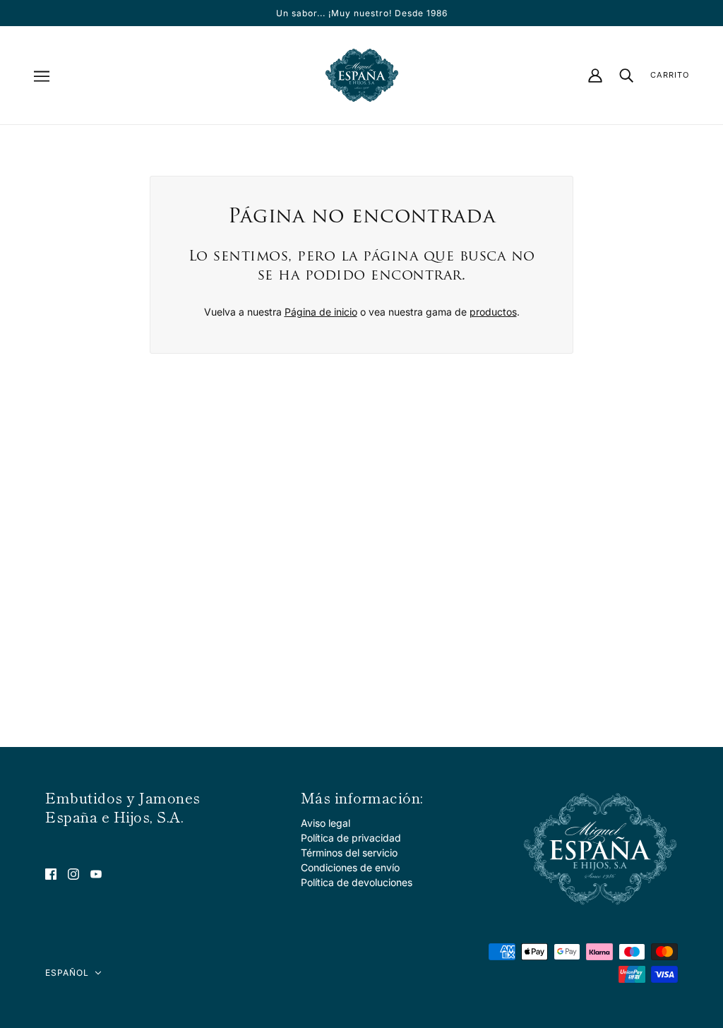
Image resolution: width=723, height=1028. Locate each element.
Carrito (669, 75)
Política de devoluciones (356, 882)
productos (493, 312)
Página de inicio (321, 312)
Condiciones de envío (350, 867)
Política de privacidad (351, 838)
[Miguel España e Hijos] (361, 75)
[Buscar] (626, 75)
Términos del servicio (349, 853)
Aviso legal (325, 823)
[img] (51, 873)
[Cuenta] (595, 75)
